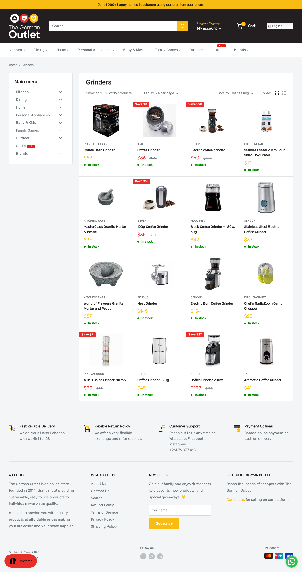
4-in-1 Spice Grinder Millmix (105, 380)
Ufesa (142, 374)
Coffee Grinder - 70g (153, 380)
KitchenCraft (255, 144)
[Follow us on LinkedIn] (160, 556)
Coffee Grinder (148, 150)
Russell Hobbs (95, 144)
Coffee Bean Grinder (99, 150)
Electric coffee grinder (208, 150)
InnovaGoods (94, 374)
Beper (195, 144)
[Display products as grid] (277, 93)
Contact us (236, 499)
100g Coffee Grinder (152, 227)
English (276, 26)
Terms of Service (104, 512)
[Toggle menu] (60, 92)
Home (13, 65)
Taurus (249, 374)
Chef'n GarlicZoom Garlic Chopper (263, 305)
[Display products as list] (284, 93)
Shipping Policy (104, 526)
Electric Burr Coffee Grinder (212, 303)
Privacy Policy (102, 519)
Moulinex (198, 220)
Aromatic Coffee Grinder (262, 380)
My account (207, 28)
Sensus (142, 297)
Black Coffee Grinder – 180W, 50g (213, 229)
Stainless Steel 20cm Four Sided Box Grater (264, 152)
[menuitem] (17, 49)
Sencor (250, 220)
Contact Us (100, 491)
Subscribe (164, 523)
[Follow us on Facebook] (143, 556)
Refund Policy (102, 505)
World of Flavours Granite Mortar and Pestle (103, 305)
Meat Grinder (147, 303)
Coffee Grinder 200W (207, 380)
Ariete (142, 144)
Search (97, 498)
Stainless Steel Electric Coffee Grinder (261, 229)
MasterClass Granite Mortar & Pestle (105, 229)
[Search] (182, 26)
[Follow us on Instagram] (152, 556)
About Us (98, 484)
